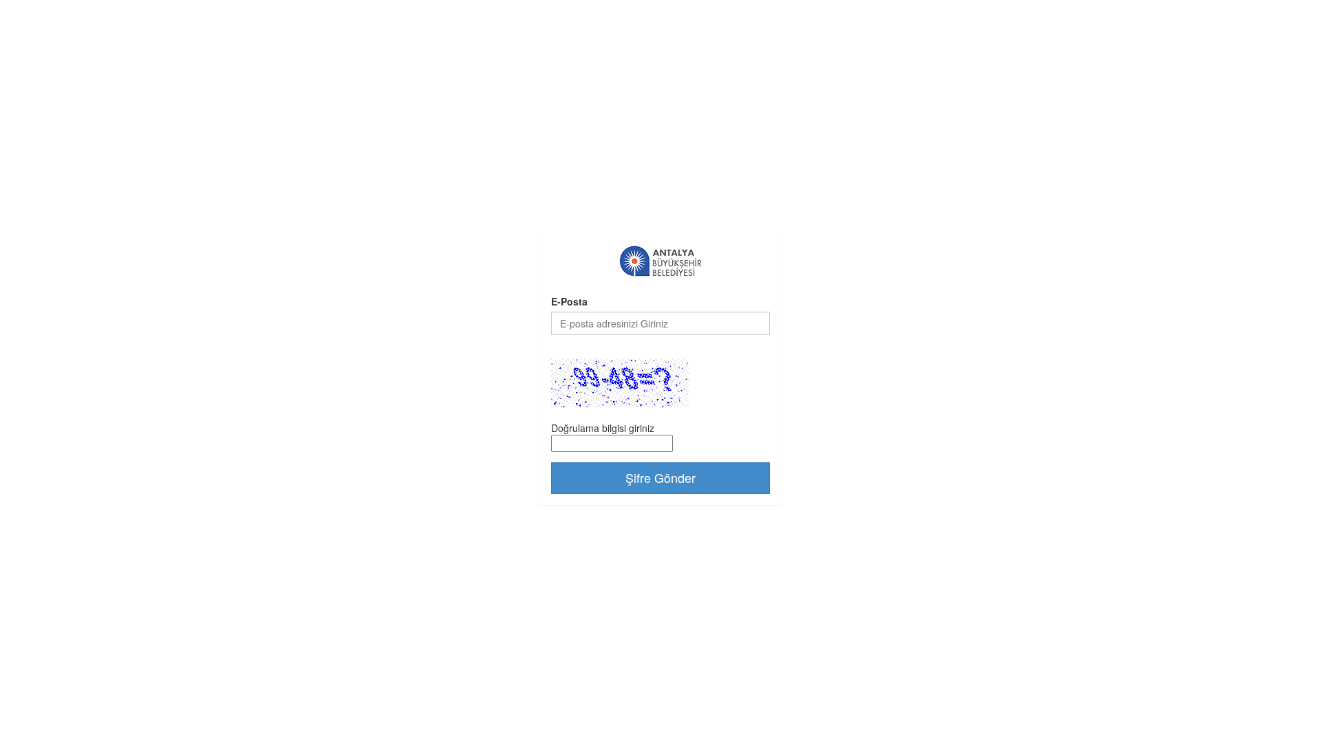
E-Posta (569, 301)
